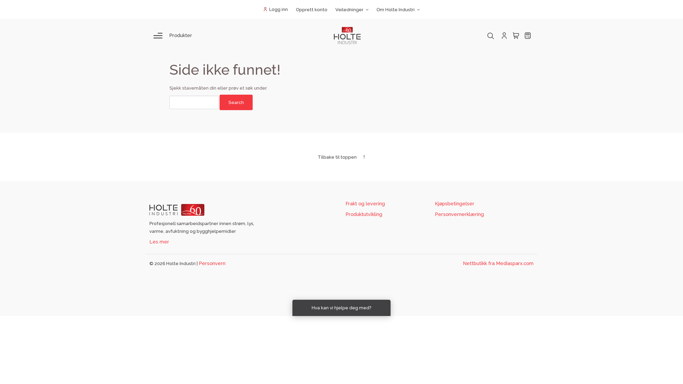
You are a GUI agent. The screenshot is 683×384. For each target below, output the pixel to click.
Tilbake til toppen (338, 157)
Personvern (212, 263)
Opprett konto (311, 9)
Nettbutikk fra (498, 263)
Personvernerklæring (459, 214)
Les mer (159, 242)
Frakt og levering (365, 203)
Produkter (180, 35)
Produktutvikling (364, 214)
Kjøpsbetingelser (454, 203)
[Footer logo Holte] (176, 209)
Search (236, 102)
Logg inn (278, 9)
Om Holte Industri (395, 9)
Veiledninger (349, 9)
